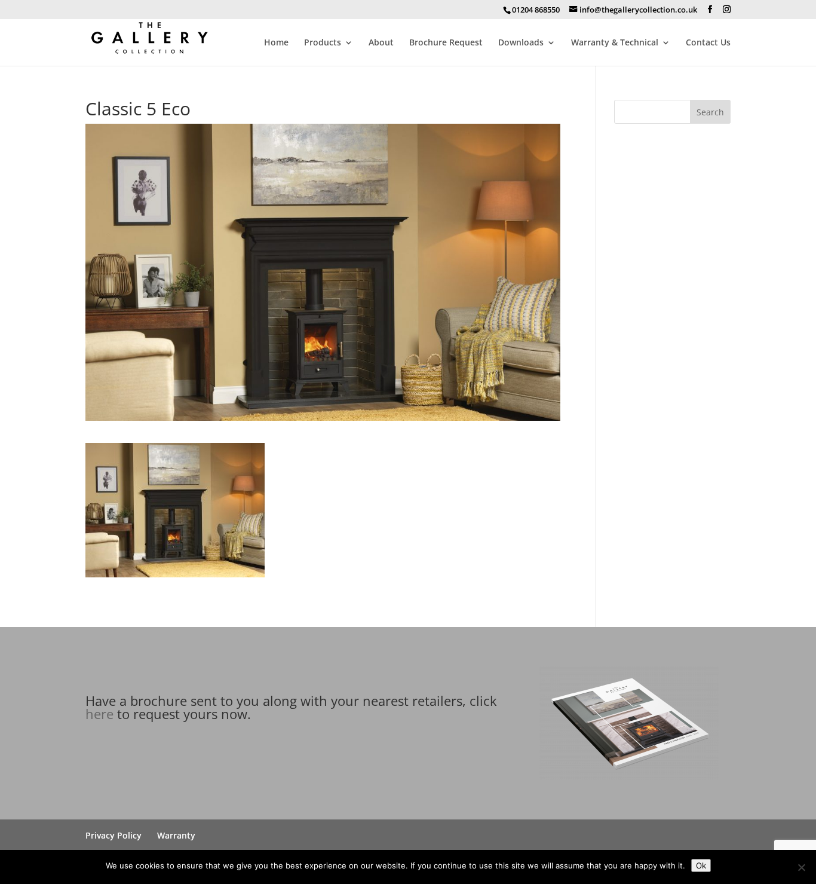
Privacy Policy (113, 835)
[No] (801, 867)
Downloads (521, 43)
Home (276, 43)
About (381, 43)
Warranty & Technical (614, 43)
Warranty (176, 835)
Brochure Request (446, 43)
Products (322, 43)
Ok (701, 865)
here (99, 714)
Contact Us (708, 43)
